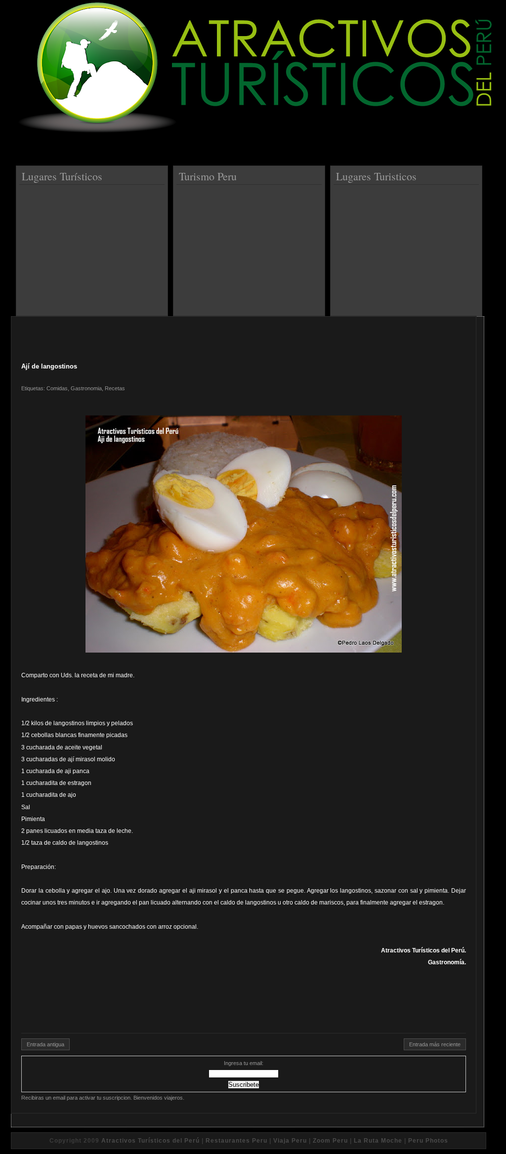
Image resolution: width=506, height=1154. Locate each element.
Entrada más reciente (435, 1044)
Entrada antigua (45, 1044)
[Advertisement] (93, 246)
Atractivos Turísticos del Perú (150, 1140)
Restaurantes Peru (236, 1140)
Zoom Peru (330, 1140)
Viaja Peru (290, 1140)
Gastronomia (86, 388)
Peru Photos (428, 1140)
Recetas (115, 388)
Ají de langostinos (49, 366)
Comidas (57, 388)
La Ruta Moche (378, 1140)
